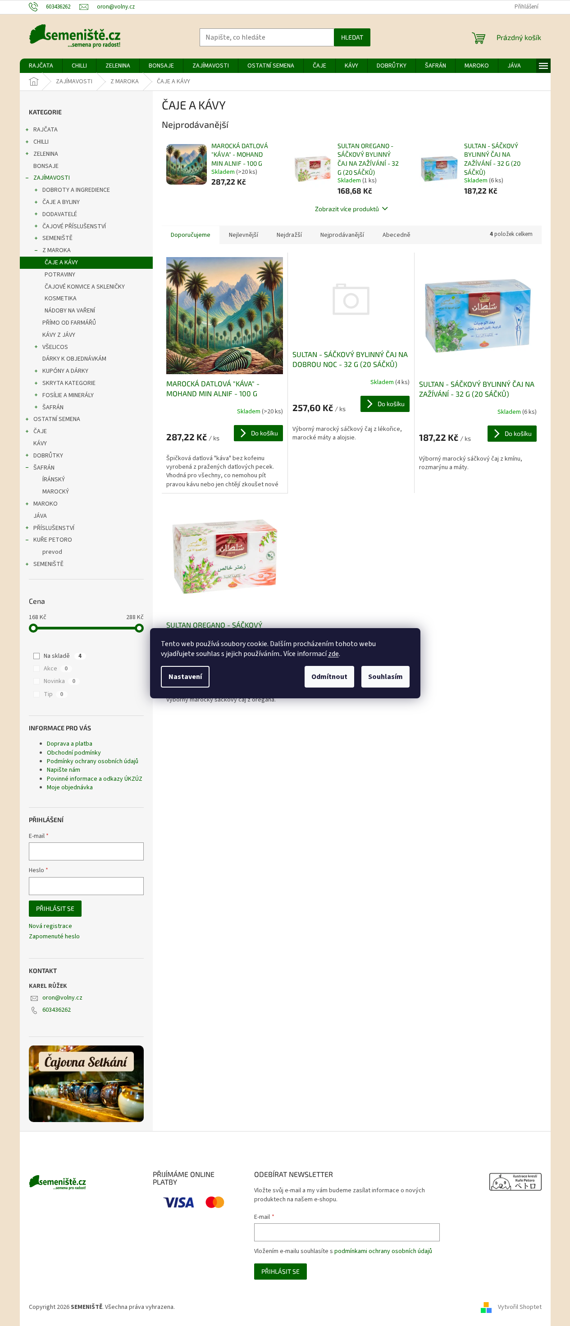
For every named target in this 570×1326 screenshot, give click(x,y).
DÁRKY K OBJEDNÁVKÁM (74, 358)
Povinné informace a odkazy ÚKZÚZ (94, 778)
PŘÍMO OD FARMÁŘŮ (69, 322)
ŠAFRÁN (53, 407)
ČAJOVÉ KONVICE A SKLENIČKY (85, 286)
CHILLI (41, 141)
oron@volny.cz (62, 997)
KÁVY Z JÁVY (58, 334)
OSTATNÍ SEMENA (56, 419)
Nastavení (185, 677)
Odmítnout (329, 677)
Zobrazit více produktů (347, 209)
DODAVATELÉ (59, 214)
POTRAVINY (60, 274)
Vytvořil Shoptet (520, 1307)
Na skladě (63, 656)
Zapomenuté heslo (54, 936)
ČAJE (40, 431)
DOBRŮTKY (48, 455)
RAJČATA (45, 129)
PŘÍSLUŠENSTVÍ (53, 528)
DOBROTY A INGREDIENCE (76, 190)
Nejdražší (289, 235)
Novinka (59, 681)
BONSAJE (46, 166)
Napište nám (63, 769)
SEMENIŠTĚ (57, 238)
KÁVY (40, 443)
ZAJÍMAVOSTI (51, 177)
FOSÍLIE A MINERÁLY (68, 395)
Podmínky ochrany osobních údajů (92, 761)
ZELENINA (45, 153)
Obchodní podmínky (74, 752)
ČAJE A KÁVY (61, 262)
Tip (53, 694)
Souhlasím (385, 677)
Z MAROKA (56, 250)
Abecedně (396, 235)
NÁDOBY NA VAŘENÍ (70, 310)
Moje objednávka (70, 787)
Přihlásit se (55, 908)
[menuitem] (41, 66)
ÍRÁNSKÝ (53, 479)
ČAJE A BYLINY (61, 202)
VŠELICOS (55, 347)
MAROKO (45, 503)
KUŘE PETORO (52, 539)
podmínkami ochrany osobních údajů (383, 1251)
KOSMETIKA (61, 298)
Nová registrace (50, 926)
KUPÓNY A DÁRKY (65, 371)
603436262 (56, 1009)
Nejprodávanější (342, 235)
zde (333, 654)
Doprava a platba (69, 743)
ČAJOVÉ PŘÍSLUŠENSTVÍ (74, 226)
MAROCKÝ (55, 491)
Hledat (352, 37)
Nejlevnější (243, 235)
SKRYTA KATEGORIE (69, 383)
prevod (52, 552)
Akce (56, 668)
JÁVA (40, 515)
